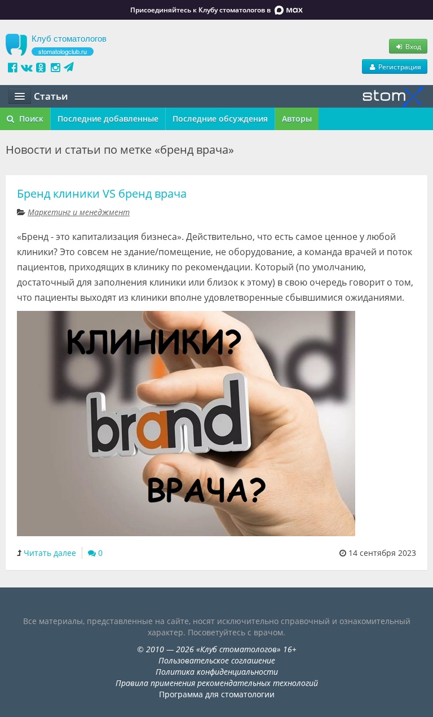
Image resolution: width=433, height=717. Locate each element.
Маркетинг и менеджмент (79, 212)
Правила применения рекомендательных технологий (217, 683)
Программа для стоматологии (217, 694)
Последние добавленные (108, 118)
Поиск (30, 118)
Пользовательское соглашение (216, 660)
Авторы (297, 118)
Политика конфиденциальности (217, 671)
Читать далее (50, 552)
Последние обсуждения (220, 118)
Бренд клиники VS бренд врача (102, 193)
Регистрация (399, 66)
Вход (412, 46)
